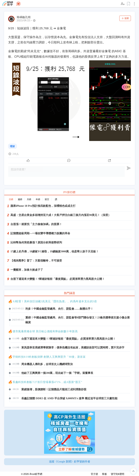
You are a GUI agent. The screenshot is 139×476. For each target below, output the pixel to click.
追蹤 (126, 18)
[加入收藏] (128, 4)
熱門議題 (69, 293)
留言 (47, 199)
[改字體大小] (123, 4)
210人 (16, 154)
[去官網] (7, 3)
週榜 (20, 199)
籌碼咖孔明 (24, 17)
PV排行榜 (69, 192)
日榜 (11, 199)
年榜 (38, 199)
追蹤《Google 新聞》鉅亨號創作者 (69, 461)
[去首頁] (18, 4)
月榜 (29, 199)
